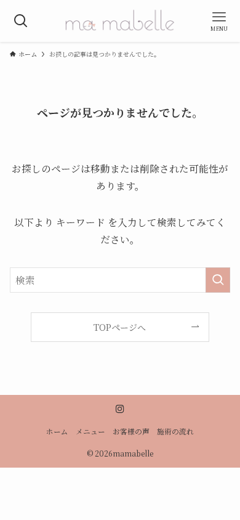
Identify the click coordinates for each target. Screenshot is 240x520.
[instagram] (120, 409)
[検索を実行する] (218, 280)
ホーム (57, 431)
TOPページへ (120, 327)
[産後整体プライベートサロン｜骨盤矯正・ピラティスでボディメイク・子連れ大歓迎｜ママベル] (120, 21)
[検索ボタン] (21, 21)
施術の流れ (175, 431)
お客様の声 (131, 431)
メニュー (90, 431)
